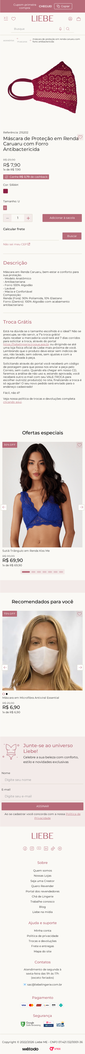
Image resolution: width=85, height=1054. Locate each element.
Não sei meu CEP (15, 244)
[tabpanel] (42, 504)
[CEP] (31, 233)
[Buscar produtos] (67, 28)
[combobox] (42, 29)
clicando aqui (12, 402)
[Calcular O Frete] (72, 236)
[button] (60, 29)
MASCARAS (22, 41)
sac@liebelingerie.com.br (44, 984)
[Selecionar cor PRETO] (7, 694)
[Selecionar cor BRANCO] (3, 694)
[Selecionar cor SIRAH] (5, 191)
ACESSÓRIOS (8, 40)
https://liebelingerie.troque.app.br (26, 344)
